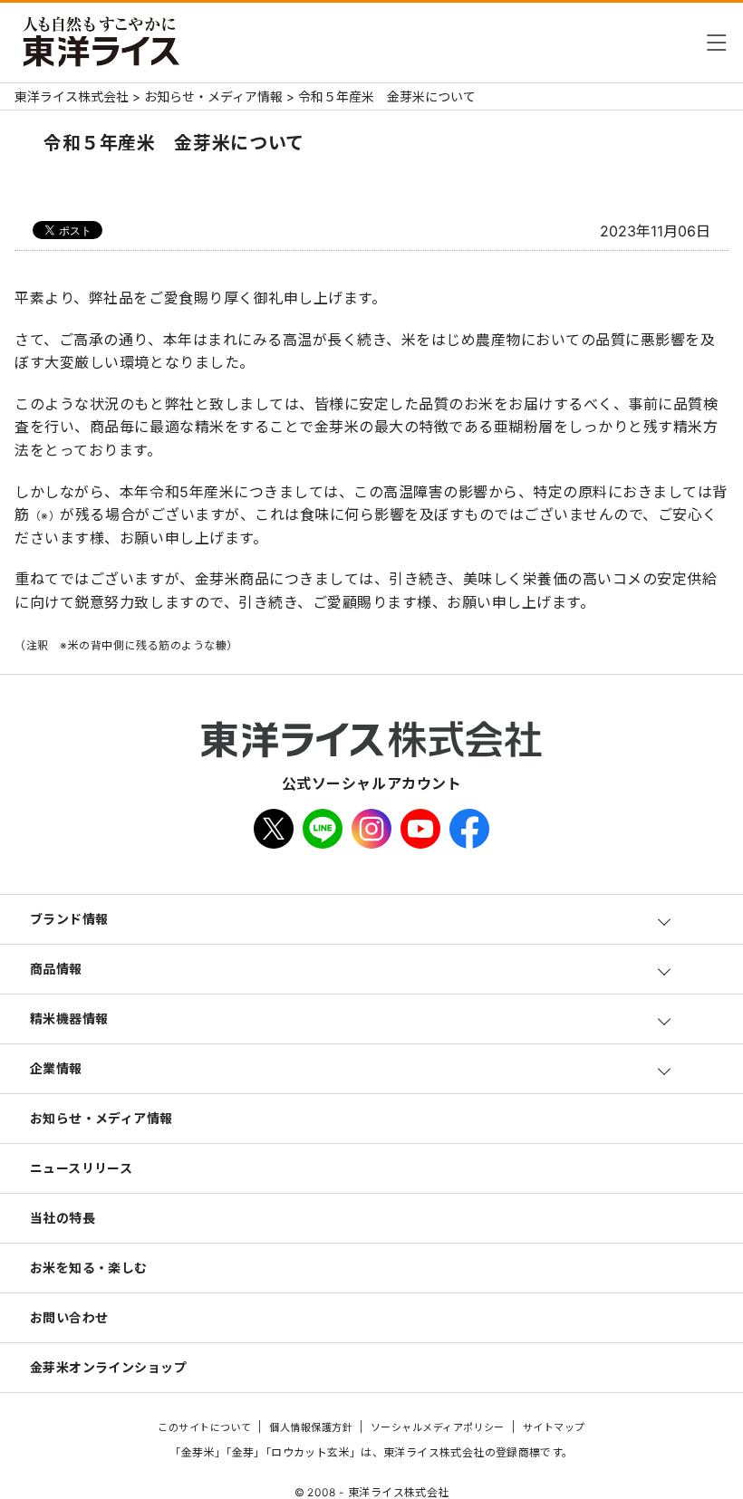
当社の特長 (62, 1217)
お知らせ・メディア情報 (101, 1118)
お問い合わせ (69, 1317)
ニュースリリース (81, 1168)
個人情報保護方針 (310, 1427)
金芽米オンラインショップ (108, 1367)
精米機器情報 (69, 1018)
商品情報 (56, 968)
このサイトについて (204, 1427)
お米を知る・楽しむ (89, 1267)
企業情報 (56, 1068)
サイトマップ (554, 1427)
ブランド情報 (69, 919)
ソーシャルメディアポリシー (438, 1427)
